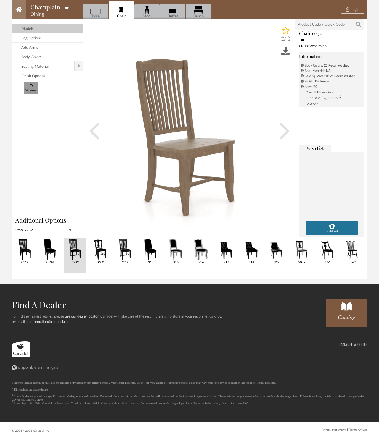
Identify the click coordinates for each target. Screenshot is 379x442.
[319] (276, 249)
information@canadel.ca (49, 321)
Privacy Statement (334, 429)
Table (95, 16)
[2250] (125, 249)
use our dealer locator (82, 316)
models (27, 29)
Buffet (173, 16)
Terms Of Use (358, 429)
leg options (31, 38)
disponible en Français (37, 367)
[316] (201, 249)
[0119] (24, 249)
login (355, 10)
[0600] (100, 249)
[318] (251, 249)
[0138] (49, 249)
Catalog (346, 316)
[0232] (75, 249)
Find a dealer (39, 305)
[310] (150, 249)
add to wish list (286, 38)
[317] (226, 249)
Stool (147, 16)
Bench (198, 16)
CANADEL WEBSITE (353, 344)
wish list (315, 148)
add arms (29, 48)
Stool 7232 (24, 230)
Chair (121, 16)
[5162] (352, 249)
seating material (35, 67)
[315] (175, 249)
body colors (31, 57)
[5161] (326, 249)
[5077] (301, 249)
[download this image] (285, 52)
